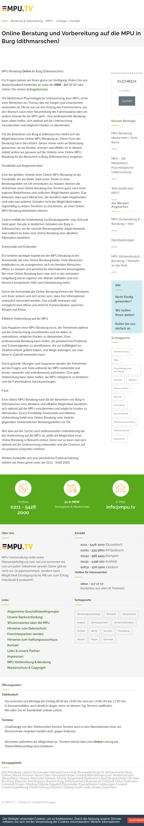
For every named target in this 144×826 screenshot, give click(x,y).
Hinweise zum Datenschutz (26, 628)
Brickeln (133, 778)
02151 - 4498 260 (92, 561)
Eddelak (43, 784)
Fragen (81, 622)
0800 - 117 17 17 (91, 584)
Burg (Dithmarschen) (71, 781)
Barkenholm (92, 778)
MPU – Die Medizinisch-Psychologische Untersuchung (122, 165)
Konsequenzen (99, 622)
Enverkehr (119, 405)
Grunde (108, 631)
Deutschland (121, 413)
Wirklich (111, 614)
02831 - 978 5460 (92, 567)
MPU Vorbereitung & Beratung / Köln (125, 222)
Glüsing (69, 787)
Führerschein (121, 388)
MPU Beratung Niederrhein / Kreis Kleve (124, 138)
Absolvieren (129, 614)
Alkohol (118, 380)
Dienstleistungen (122, 240)
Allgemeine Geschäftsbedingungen (33, 611)
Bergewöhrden (118, 778)
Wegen (133, 380)
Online (98, 741)
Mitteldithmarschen (99, 775)
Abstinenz (119, 439)
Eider (47, 775)
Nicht (95, 631)
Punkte (81, 631)
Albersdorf (37, 778)
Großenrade (83, 787)
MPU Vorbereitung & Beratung (29, 662)
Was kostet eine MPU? (122, 191)
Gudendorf (109, 787)
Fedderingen (106, 784)
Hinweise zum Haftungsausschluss (32, 639)
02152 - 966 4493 (92, 556)
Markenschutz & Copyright (26, 668)
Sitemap (108, 639)
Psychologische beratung (123, 370)
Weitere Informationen (105, 821)
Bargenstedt (75, 778)
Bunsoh (51, 781)
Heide (73, 772)
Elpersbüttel (70, 784)
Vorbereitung (121, 351)
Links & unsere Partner (23, 651)
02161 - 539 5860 (92, 550)
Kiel (4, 772)
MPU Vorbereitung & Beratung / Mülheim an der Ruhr (125, 261)
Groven (96, 787)
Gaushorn (56, 787)
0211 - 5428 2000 (23, 509)
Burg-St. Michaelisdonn (109, 772)
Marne (38, 775)
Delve (119, 781)
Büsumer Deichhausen (30, 781)
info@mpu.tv (120, 507)
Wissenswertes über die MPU (28, 623)
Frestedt (121, 784)
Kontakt (13, 645)
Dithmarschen (59, 772)
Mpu (116, 360)
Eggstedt (55, 784)
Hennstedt (58, 775)
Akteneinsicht (121, 430)
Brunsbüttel (85, 772)
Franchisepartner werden (25, 634)
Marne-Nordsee (23, 775)
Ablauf (81, 639)
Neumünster (40, 772)
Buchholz (8, 781)
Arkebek (50, 778)
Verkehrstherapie (124, 622)
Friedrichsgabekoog (15, 787)
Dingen (20, 784)
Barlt (104, 778)
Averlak (61, 778)
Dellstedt (108, 781)
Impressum (15, 656)
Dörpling (31, 784)
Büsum (24, 778)
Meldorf (118, 775)
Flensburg (124, 631)
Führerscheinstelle (124, 422)
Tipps (94, 639)
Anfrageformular (37, 89)
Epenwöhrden (88, 784)
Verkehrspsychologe (88, 614)
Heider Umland (76, 775)
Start (5, 21)
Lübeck (27, 772)
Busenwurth (94, 781)
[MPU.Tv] (18, 9)
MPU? (49, 21)
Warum (118, 397)
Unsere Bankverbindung (25, 617)
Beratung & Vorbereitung (27, 21)
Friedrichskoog (39, 787)
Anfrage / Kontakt (68, 21)
